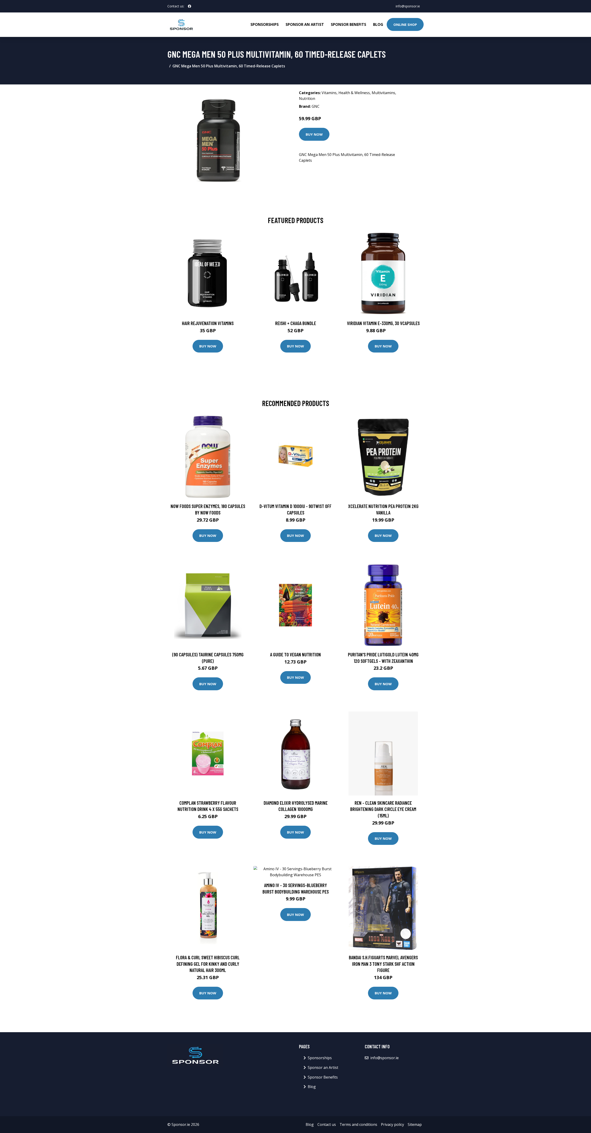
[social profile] (189, 6)
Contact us (326, 1124)
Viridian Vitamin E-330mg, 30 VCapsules (383, 323)
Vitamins (329, 92)
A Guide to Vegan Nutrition (295, 654)
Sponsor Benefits (348, 24)
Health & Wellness (354, 92)
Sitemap (415, 1124)
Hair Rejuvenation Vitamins (208, 323)
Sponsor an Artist (305, 24)
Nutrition (307, 98)
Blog (378, 24)
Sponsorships (264, 24)
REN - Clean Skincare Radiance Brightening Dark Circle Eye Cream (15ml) (383, 809)
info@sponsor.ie (408, 6)
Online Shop (405, 24)
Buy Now (314, 134)
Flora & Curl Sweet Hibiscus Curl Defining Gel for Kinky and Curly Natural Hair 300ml (208, 963)
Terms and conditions (358, 1124)
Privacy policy (392, 1124)
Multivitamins (383, 92)
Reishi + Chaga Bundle (295, 323)
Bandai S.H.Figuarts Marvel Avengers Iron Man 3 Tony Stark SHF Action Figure (383, 963)
